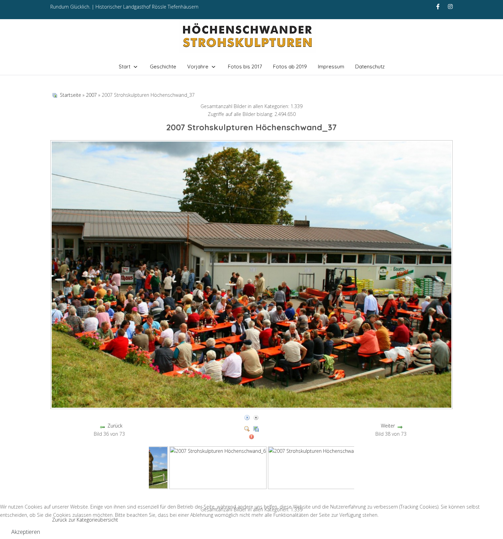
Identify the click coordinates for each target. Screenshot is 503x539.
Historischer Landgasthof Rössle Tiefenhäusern (146, 6)
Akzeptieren (25, 532)
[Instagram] (450, 6)
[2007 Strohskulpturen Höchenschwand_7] (316, 467)
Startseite (70, 95)
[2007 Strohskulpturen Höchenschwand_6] (218, 467)
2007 (91, 95)
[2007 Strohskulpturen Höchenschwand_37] (252, 406)
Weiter (388, 425)
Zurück (114, 425)
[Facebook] (438, 6)
